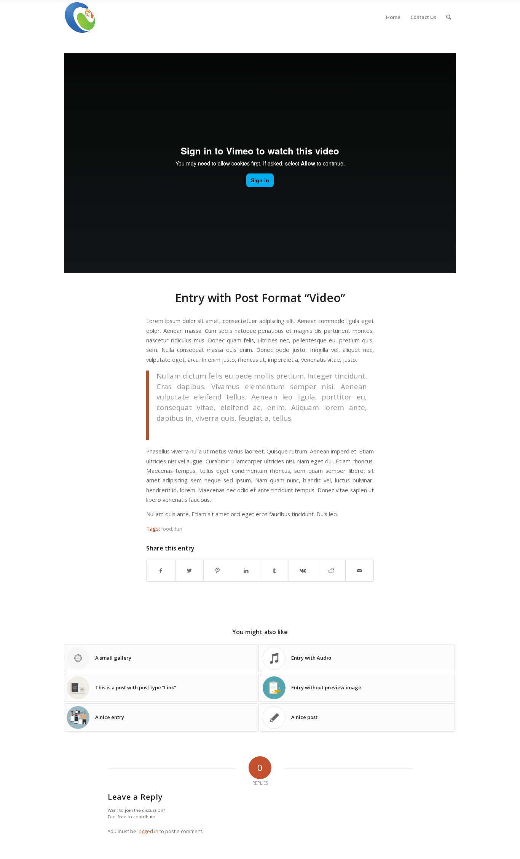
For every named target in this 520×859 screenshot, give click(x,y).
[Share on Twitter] (189, 570)
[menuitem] (393, 17)
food (166, 528)
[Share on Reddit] (331, 570)
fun (178, 528)
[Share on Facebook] (161, 570)
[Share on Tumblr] (274, 570)
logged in (147, 831)
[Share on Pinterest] (218, 570)
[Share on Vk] (303, 570)
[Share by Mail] (360, 570)
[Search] (448, 17)
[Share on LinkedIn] (246, 570)
